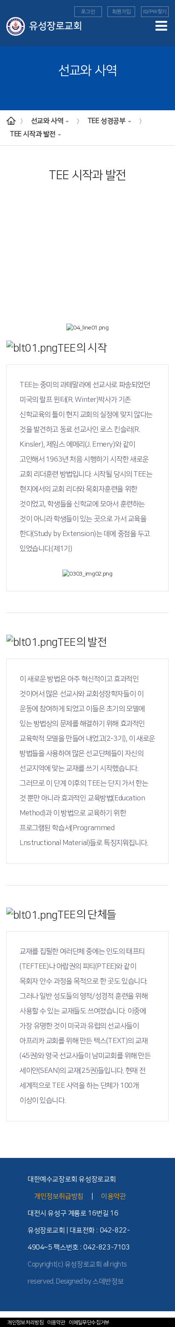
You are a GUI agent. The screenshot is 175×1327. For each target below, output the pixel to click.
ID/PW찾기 (155, 11)
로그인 (88, 11)
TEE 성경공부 (107, 121)
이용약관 (56, 1322)
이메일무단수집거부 (89, 1322)
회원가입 (121, 11)
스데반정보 (108, 1281)
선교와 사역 (47, 121)
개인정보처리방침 (25, 1322)
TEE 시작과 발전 (33, 134)
